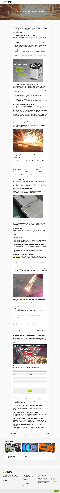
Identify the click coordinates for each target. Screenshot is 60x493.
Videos (54, 475)
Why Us (54, 479)
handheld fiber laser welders (23, 88)
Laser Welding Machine (42, 478)
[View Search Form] (56, 2)
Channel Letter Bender (42, 476)
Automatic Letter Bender (43, 475)
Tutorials (54, 476)
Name (14, 370)
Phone (31, 374)
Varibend (28, 13)
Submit (30, 390)
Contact (53, 1)
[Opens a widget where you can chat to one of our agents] (56, 491)
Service (54, 482)
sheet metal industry (18, 181)
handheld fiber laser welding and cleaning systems (26, 302)
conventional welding (29, 37)
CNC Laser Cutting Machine (43, 481)
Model (14, 378)
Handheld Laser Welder (34, 1)
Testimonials (55, 481)
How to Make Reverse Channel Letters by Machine (29, 455)
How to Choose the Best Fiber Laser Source (40, 434)
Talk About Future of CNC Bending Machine (19, 434)
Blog (30, 9)
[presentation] (13, 447)
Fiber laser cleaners (16, 256)
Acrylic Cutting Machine (42, 482)
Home (18, 1)
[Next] (53, 452)
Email (14, 374)
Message (14, 381)
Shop (40, 1)
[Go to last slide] (7, 452)
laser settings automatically (31, 116)
